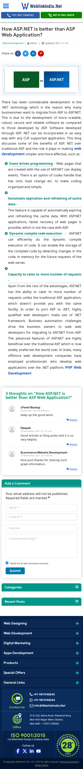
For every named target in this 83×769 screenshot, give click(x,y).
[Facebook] (18, 751)
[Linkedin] (31, 751)
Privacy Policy (41, 765)
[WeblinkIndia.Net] (42, 6)
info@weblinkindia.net (49, 705)
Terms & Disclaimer (69, 761)
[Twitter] (26, 54)
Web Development (13, 43)
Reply (73, 420)
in (33, 53)
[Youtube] (38, 751)
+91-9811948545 (22, 15)
